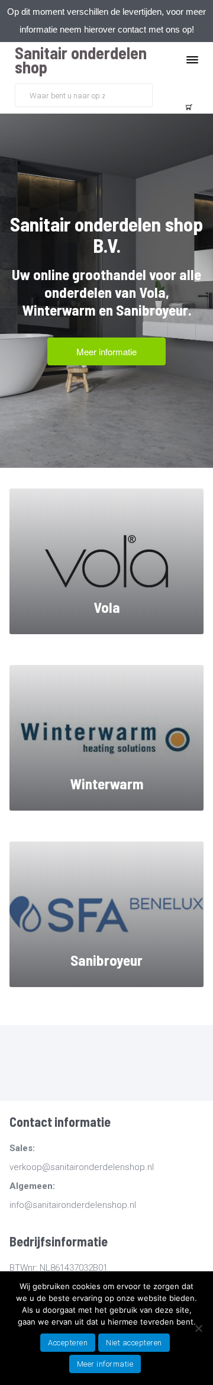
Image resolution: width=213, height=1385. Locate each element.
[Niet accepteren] (198, 1328)
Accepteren (68, 1342)
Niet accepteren (134, 1342)
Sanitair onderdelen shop (81, 60)
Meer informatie (105, 1364)
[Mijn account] (163, 94)
